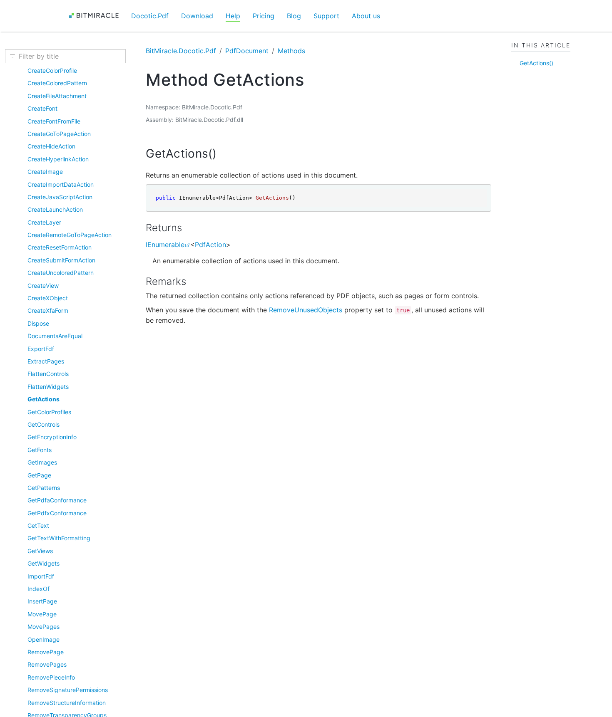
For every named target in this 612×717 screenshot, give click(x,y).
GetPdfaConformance (57, 500)
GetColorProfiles (49, 411)
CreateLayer (44, 222)
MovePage (42, 614)
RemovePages (47, 664)
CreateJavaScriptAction (59, 196)
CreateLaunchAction (55, 209)
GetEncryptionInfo (52, 436)
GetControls (43, 424)
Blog (294, 16)
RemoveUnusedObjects (305, 310)
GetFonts (39, 449)
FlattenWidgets (48, 386)
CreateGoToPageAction (59, 133)
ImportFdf (40, 576)
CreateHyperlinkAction (58, 159)
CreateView (43, 285)
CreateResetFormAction (59, 247)
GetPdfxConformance (57, 513)
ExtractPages (45, 361)
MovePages (43, 626)
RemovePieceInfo (51, 677)
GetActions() (536, 63)
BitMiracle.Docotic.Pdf (181, 51)
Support (326, 16)
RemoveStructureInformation (66, 702)
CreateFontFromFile (53, 121)
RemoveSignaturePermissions (67, 689)
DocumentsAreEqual (54, 335)
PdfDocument (247, 51)
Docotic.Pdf (150, 16)
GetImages (42, 462)
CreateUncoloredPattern (60, 272)
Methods (291, 51)
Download (197, 16)
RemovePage (45, 651)
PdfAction (210, 244)
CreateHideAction (51, 146)
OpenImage (43, 639)
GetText (38, 525)
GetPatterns (43, 487)
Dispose (38, 323)
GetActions (43, 399)
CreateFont (42, 108)
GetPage (39, 475)
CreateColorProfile (52, 70)
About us (366, 16)
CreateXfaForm (47, 310)
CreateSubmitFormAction (61, 260)
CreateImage (45, 171)
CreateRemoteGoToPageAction (69, 234)
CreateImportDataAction (60, 184)
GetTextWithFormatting (58, 537)
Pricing (263, 16)
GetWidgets (43, 563)
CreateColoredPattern (57, 83)
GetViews (40, 550)
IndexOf (38, 588)
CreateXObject (47, 298)
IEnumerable (165, 244)
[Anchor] (225, 153)
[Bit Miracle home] (97, 15)
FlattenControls (48, 373)
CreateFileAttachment (57, 95)
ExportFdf (40, 348)
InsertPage (42, 601)
